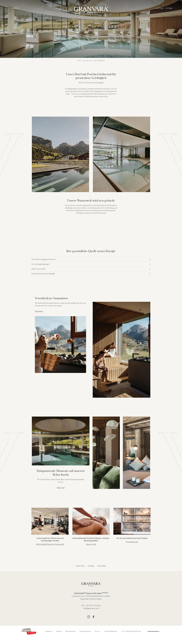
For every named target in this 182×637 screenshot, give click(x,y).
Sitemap (59, 631)
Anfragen (169, 8)
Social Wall (80, 566)
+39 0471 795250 (93, 605)
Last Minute (159, 8)
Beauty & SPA (91, 544)
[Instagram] (88, 616)
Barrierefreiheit (71, 631)
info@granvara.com (91, 608)
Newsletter (101, 566)
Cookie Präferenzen (110, 631)
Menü (16, 8)
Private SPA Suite (132, 542)
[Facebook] (93, 616)
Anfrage (91, 566)
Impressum (48, 631)
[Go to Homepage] (91, 10)
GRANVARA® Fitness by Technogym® (50, 544)
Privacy (97, 631)
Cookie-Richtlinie (85, 631)
